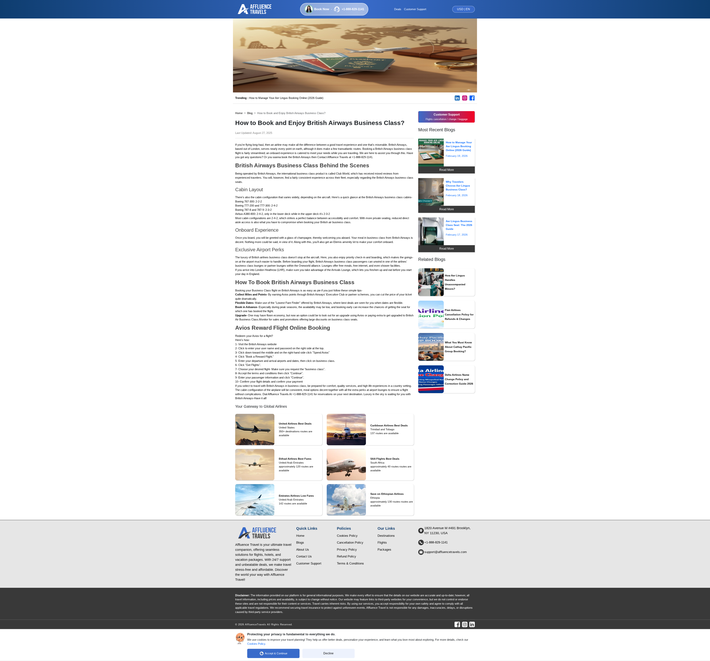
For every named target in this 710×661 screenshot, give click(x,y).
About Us (302, 549)
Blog (250, 113)
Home (239, 113)
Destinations (386, 535)
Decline (328, 653)
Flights (382, 542)
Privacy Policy (347, 549)
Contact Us (304, 556)
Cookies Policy (347, 535)
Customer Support (415, 9)
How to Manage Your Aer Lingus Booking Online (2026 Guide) (279, 97)
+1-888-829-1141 (436, 542)
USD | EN (463, 9)
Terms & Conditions (350, 563)
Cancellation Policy (350, 542)
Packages (384, 549)
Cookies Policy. (256, 643)
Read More (446, 169)
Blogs (300, 542)
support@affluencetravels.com (445, 552)
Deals (397, 9)
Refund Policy (346, 556)
